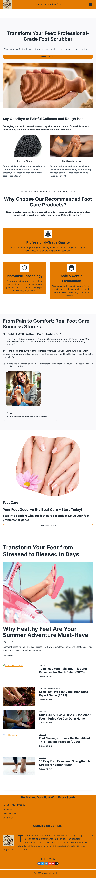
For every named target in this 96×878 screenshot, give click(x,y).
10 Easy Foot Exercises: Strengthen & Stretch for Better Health (64, 763)
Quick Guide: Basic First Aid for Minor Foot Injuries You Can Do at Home (65, 716)
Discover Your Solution (48, 57)
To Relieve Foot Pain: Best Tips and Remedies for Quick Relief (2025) (63, 670)
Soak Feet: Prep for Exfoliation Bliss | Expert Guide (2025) (64, 693)
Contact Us (8, 818)
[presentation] (48, 592)
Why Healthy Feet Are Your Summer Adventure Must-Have (45, 632)
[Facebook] (39, 863)
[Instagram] (46, 863)
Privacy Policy (9, 814)
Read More (8, 655)
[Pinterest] (53, 863)
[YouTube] (50, 863)
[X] (42, 863)
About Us (7, 810)
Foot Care (42, 665)
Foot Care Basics (54, 688)
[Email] (57, 863)
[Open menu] (90, 4)
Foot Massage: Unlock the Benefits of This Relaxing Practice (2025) (64, 739)
